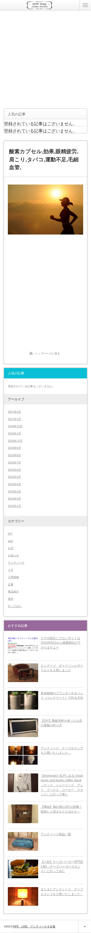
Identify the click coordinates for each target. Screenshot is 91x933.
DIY (10, 533)
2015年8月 (14, 455)
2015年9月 (14, 447)
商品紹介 (13, 591)
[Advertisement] (45, 59)
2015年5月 (14, 476)
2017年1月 (14, 419)
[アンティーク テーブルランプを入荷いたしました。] (23, 755)
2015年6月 (14, 469)
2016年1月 (14, 433)
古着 (10, 584)
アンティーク (16, 562)
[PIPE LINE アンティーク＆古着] (39, 7)
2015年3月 (14, 491)
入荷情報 (13, 577)
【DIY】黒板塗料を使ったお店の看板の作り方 (61, 723)
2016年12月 (15, 426)
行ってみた (15, 606)
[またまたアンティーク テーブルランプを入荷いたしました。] (23, 896)
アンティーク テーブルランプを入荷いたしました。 (62, 750)
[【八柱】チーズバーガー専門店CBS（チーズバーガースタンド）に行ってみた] (23, 869)
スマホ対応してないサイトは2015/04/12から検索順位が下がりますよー (61, 642)
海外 (10, 598)
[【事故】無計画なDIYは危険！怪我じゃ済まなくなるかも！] (23, 814)
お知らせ (13, 555)
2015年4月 (14, 484)
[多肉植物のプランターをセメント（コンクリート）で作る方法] (23, 700)
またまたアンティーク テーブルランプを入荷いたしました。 (62, 892)
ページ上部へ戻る (84, 926)
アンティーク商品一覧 (56, 834)
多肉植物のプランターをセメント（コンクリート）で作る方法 (62, 695)
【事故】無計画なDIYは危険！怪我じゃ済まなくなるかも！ (61, 809)
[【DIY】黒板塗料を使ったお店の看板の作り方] (23, 727)
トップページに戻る (47, 353)
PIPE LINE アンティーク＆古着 (34, 926)
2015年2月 (14, 498)
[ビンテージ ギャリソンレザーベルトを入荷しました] (23, 672)
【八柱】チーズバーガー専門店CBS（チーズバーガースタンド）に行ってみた (62, 866)
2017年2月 (14, 411)
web (10, 540)
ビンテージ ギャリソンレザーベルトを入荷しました (62, 668)
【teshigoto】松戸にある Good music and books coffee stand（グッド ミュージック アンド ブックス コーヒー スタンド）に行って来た (62, 785)
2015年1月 (14, 505)
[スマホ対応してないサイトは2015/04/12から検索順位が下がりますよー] (23, 645)
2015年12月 (15, 440)
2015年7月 (14, 462)
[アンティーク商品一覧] (23, 841)
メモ (10, 569)
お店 (10, 548)
